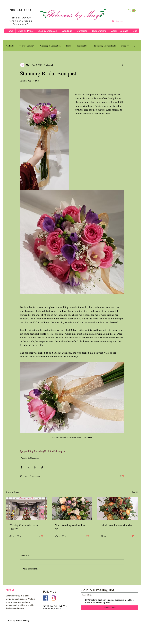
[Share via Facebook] (21, 467)
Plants (68, 45)
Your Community (26, 45)
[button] (132, 10)
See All (135, 492)
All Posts (10, 45)
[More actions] (122, 65)
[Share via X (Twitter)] (28, 467)
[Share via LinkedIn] (35, 467)
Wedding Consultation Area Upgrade (23, 526)
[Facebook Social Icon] (45, 598)
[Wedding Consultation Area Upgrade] (26, 508)
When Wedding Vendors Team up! (70, 526)
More (123, 45)
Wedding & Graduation (50, 45)
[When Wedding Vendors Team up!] (72, 508)
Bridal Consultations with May (116, 525)
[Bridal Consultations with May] (117, 508)
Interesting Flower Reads (105, 45)
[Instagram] (53, 598)
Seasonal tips (82, 45)
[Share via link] (42, 467)
